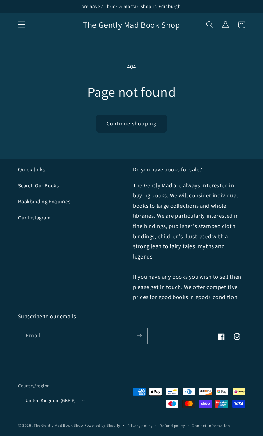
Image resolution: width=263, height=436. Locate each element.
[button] (21, 25)
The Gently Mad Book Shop (58, 425)
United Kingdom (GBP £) (51, 400)
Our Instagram (34, 217)
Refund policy (172, 425)
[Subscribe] (139, 336)
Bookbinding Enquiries (44, 201)
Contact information (211, 425)
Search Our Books (38, 185)
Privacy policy (140, 425)
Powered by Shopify (102, 425)
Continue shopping (132, 123)
